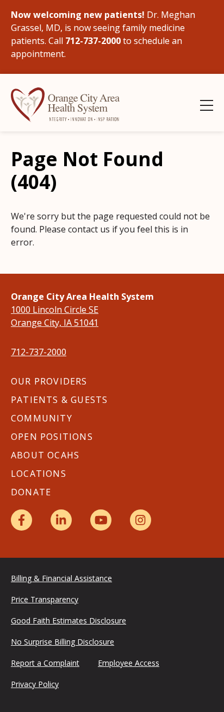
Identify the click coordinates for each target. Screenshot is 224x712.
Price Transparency (44, 599)
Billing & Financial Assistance (61, 578)
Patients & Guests (59, 400)
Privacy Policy (35, 684)
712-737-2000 (38, 352)
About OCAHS (45, 455)
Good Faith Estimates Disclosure (68, 620)
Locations (38, 474)
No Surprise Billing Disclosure (62, 642)
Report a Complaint (45, 663)
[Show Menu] (206, 105)
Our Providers (49, 381)
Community (41, 418)
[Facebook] (21, 520)
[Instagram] (140, 520)
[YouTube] (100, 520)
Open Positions (52, 437)
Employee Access (128, 663)
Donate (31, 492)
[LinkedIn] (61, 520)
